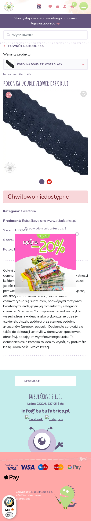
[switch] (9, 514)
